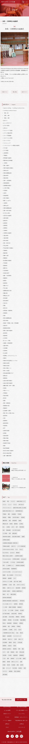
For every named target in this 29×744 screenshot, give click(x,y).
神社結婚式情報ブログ (8, 373)
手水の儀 (5, 288)
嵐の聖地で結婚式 (7, 260)
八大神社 (9, 655)
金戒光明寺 (9, 636)
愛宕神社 (20, 613)
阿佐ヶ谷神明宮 (17, 671)
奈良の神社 (6, 81)
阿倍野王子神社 (6, 443)
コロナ (14, 578)
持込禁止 (20, 668)
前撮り (4, 594)
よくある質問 (7, 710)
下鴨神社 (5, 155)
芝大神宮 (22, 610)
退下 (4, 428)
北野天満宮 (5, 218)
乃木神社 (16, 610)
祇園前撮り (20, 607)
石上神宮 (5, 353)
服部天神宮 (14, 533)
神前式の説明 (6, 363)
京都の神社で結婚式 (6, 536)
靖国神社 (4, 645)
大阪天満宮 (5, 238)
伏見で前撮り (6, 198)
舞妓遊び (18, 552)
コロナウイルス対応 (7, 138)
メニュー (9, 504)
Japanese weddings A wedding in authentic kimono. (14, 108)
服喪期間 (9, 578)
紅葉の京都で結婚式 (7, 383)
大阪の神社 (5, 235)
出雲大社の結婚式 (7, 215)
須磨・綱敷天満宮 (7, 455)
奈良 (3, 530)
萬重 (4, 400)
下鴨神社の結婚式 (6, 546)
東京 (9, 626)
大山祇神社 (5, 629)
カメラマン (5, 671)
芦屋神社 (5, 393)
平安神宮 (5, 263)
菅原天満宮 (5, 395)
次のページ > (24, 91)
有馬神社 (5, 313)
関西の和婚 (11, 81)
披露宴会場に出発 (7, 290)
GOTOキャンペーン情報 (7, 581)
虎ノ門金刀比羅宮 (6, 613)
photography (23, 559)
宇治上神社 (5, 245)
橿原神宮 (5, 335)
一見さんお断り (6, 562)
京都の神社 (5, 178)
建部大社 (5, 268)
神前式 (4, 358)
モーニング (8, 668)
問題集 (9, 517)
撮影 (8, 658)
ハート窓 (4, 610)
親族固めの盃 (6, 405)
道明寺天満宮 (6, 430)
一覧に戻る (14, 91)
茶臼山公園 (22, 652)
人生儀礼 (10, 629)
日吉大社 (5, 303)
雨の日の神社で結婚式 (8, 450)
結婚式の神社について (21, 501)
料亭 (3, 565)
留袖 (3, 668)
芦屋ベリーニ (6, 390)
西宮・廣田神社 (6, 403)
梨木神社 (5, 333)
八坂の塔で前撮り (15, 517)
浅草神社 (13, 626)
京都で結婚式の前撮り (8, 168)
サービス (4, 504)
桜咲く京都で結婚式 (7, 330)
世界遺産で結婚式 (7, 158)
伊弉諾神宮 (5, 195)
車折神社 (5, 425)
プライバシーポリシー (7, 507)
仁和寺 (15, 639)
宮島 (14, 584)
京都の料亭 (5, 175)
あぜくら (5, 120)
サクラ (4, 652)
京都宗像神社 (6, 183)
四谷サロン (10, 639)
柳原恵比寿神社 (6, 328)
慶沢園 (10, 642)
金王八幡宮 (5, 616)
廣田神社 (5, 265)
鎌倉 (23, 648)
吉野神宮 (5, 225)
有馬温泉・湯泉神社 (7, 310)
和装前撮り (15, 623)
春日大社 (5, 308)
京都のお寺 (5, 170)
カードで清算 (10, 610)
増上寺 (4, 623)
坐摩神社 (5, 228)
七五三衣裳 (14, 668)
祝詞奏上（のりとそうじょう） (10, 355)
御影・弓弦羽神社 (7, 275)
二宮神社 (5, 163)
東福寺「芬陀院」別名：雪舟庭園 (10, 323)
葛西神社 (12, 658)
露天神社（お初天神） (7, 648)
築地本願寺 (9, 623)
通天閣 (8, 661)
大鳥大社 (9, 645)
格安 (17, 652)
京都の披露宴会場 (7, 173)
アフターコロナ (18, 575)
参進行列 (5, 220)
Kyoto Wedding (5, 552)
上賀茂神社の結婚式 (19, 555)
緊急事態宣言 (14, 568)
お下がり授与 (6, 125)
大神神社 (2, 81)
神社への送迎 (6, 370)
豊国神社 (5, 420)
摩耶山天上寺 (6, 295)
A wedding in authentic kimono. (10, 110)
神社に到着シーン (7, 368)
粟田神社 (5, 378)
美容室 (4, 388)
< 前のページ (4, 91)
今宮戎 (14, 645)
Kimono (21, 549)
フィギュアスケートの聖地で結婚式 (11, 145)
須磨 (10, 520)
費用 (9, 514)
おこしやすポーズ (7, 123)
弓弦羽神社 (5, 270)
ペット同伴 (5, 607)
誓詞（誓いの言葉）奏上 (8, 413)
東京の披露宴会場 (7, 318)
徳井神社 (5, 283)
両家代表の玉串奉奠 (7, 160)
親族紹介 (5, 408)
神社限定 (12, 652)
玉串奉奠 (5, 348)
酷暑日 (4, 661)
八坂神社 (5, 203)
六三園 (10, 584)
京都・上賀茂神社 (7, 180)
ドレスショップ (6, 143)
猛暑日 (24, 658)
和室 (19, 648)
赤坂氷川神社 (14, 613)
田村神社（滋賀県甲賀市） (17, 591)
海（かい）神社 (6, 340)
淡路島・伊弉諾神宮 (7, 343)
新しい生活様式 (10, 575)
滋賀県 (23, 536)
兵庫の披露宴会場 (7, 208)
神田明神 (10, 671)
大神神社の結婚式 (7, 233)
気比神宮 (4, 639)
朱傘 (4, 315)
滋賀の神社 (5, 345)
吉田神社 (5, 223)
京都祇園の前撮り (7, 185)
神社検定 (4, 517)
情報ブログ (5, 285)
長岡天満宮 (5, 435)
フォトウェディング (17, 636)
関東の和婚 (5, 438)
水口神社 (5, 338)
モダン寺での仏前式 (16, 530)
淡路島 (20, 520)
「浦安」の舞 (6, 115)
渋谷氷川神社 (11, 616)
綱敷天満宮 (5, 520)
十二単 (4, 658)
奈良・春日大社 (6, 243)
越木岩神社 (5, 423)
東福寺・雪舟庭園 (12, 607)
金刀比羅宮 (5, 642)
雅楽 (4, 445)
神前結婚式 (8, 530)
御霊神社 (5, 278)
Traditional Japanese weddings (8, 549)
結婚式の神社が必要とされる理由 (19, 507)
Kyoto (17, 549)
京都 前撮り (6, 165)
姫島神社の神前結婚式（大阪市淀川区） (10, 600)
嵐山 (17, 632)
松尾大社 (5, 325)
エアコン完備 (18, 658)
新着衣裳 (4, 578)
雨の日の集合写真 (7, 453)
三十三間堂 (5, 150)
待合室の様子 (6, 273)
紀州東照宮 (5, 584)
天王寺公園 (20, 642)
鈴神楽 (4, 433)
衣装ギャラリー (7, 713)
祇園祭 (4, 575)
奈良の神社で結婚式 (16, 536)
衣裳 (25, 668)
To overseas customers (7, 559)
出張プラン (13, 546)
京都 (10, 533)
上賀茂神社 (5, 153)
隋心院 (21, 632)
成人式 (20, 629)
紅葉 (8, 652)
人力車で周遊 (6, 188)
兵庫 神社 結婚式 (17, 581)
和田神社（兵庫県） (6, 591)
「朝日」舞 (5, 113)
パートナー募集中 (7, 720)
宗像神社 (5, 250)
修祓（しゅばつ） (7, 200)
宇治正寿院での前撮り (8, 248)
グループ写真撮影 (7, 135)
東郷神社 (17, 616)
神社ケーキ (21, 639)
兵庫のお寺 (5, 205)
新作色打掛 (22, 600)
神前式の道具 (6, 365)
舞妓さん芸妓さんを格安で (8, 555)
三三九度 (5, 148)
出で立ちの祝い (6, 213)
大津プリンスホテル (21, 584)
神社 (8, 501)
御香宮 (4, 280)
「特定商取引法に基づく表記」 (9, 632)
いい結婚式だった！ (10, 565)
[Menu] (26, 1)
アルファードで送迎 (7, 130)
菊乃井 (4, 398)
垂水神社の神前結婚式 (7, 597)
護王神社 (5, 415)
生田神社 (5, 350)
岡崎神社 (5, 258)
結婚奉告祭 (15, 655)
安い (8, 594)
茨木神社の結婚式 (20, 562)
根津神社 (23, 616)
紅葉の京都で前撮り (7, 380)
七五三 (15, 629)
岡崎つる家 (5, 255)
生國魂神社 (21, 655)
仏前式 (4, 193)
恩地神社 (15, 648)
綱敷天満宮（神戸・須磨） (9, 385)
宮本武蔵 (4, 655)
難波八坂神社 (13, 594)
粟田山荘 (5, 375)
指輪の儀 (5, 293)
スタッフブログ (6, 140)
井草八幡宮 (5, 674)
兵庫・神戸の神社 (7, 210)
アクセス (15, 504)
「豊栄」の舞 (6, 118)
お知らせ (5, 128)
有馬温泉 (23, 517)
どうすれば (13, 562)
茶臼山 (14, 642)
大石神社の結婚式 (16, 559)
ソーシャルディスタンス (17, 571)
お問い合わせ (21, 504)
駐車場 (11, 523)
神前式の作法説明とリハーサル (10, 360)
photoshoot (12, 552)
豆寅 (4, 418)
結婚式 (4, 501)
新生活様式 (5, 300)
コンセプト (13, 501)
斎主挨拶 (5, 298)
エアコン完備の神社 (7, 133)
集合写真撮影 (6, 448)
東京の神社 (5, 320)
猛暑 (21, 661)
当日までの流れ (7, 706)
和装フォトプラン (15, 661)
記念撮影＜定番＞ (7, 410)
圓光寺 (4, 636)
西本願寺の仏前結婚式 (20, 565)
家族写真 (5, 253)
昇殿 (4, 305)
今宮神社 (5, 190)
